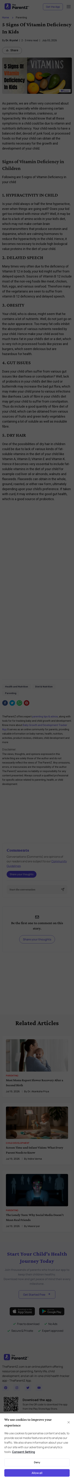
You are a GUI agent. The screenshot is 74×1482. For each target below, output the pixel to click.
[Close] (69, 1422)
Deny (37, 1462)
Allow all (37, 1473)
